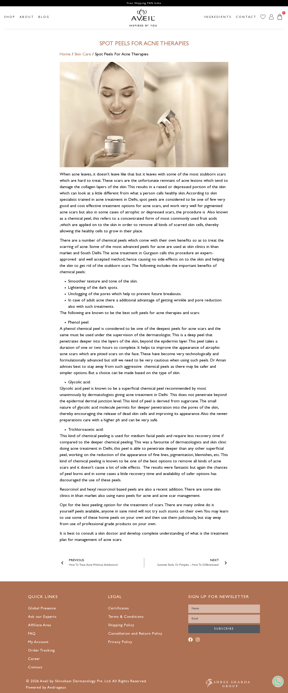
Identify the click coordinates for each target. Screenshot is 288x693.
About (27, 17)
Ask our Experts (42, 617)
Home (65, 54)
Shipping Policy (121, 625)
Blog (44, 17)
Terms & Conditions (126, 617)
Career (34, 659)
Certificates (118, 609)
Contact (246, 17)
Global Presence (42, 609)
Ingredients (218, 17)
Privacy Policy (120, 642)
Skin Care (82, 54)
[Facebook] (191, 640)
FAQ (32, 634)
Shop (9, 17)
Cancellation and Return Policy (135, 634)
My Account (38, 642)
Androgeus (56, 688)
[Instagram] (198, 640)
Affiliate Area (39, 625)
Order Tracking (41, 651)
